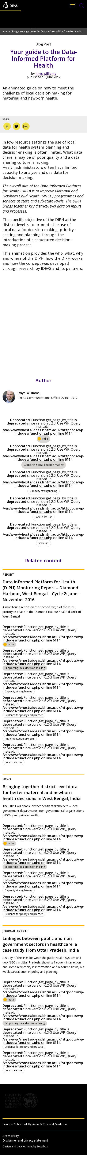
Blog (15, 31)
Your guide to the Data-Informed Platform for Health (51, 31)
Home (6, 31)
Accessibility (11, 1136)
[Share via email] (26, 126)
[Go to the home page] (10, 5)
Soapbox (42, 1146)
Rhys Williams (46, 74)
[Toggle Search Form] (82, 6)
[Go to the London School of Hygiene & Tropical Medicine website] (43, 1100)
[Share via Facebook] (7, 126)
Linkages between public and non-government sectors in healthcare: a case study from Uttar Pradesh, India (41, 944)
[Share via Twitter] (16, 126)
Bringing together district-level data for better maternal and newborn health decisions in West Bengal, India (42, 792)
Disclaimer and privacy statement (25, 1140)
